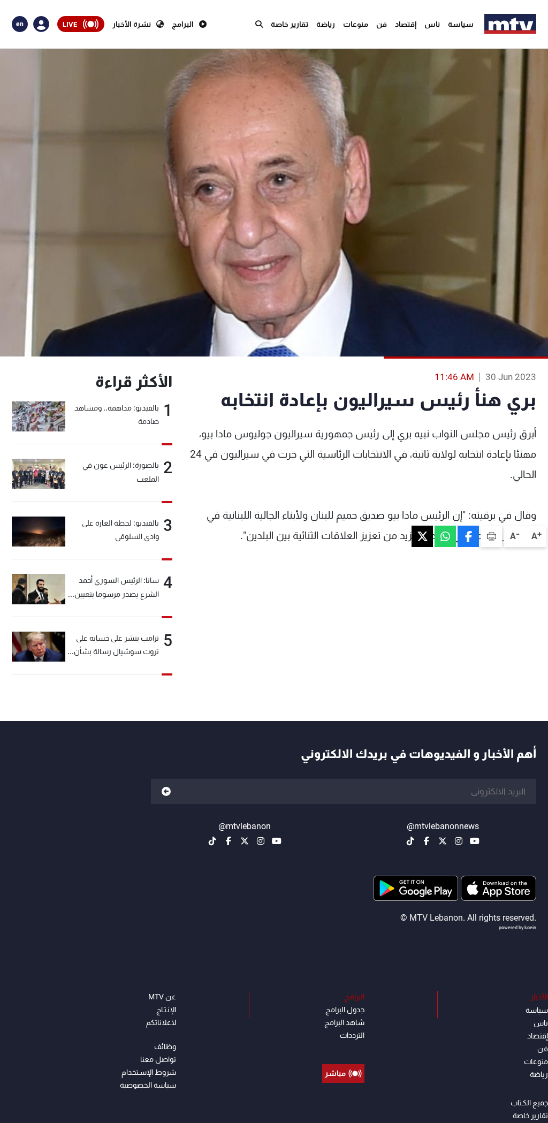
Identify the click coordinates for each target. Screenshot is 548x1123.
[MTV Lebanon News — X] (443, 841)
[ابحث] (259, 24)
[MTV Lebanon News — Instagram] (459, 841)
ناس (432, 24)
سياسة (461, 24)
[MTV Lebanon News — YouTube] (475, 841)
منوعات (355, 24)
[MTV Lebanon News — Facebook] (426, 841)
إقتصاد (405, 24)
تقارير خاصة (289, 24)
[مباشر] (343, 1049)
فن (381, 24)
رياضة (325, 24)
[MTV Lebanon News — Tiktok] (410, 841)
